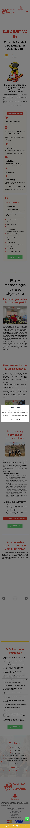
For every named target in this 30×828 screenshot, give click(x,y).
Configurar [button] (18, 419)
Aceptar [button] (11, 419)
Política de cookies (22, 415)
